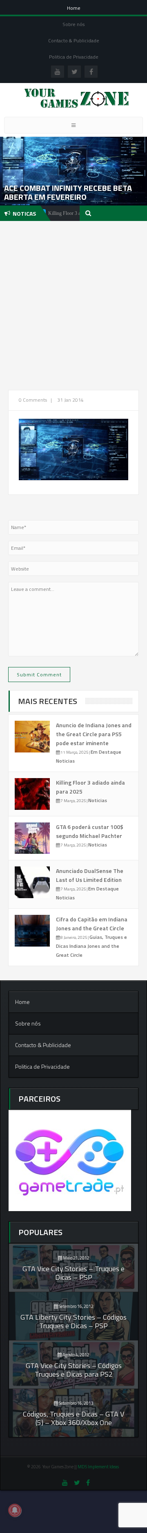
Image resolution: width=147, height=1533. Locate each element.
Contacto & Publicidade (73, 40)
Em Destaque (106, 752)
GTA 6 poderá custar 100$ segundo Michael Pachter (89, 831)
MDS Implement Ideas (99, 1466)
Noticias (65, 761)
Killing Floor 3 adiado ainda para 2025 (72, 213)
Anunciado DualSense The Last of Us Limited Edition (89, 875)
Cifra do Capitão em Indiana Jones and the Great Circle (91, 923)
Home (73, 8)
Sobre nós (73, 24)
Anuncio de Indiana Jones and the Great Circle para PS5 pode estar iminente (93, 734)
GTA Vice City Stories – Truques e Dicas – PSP (73, 1273)
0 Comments (33, 400)
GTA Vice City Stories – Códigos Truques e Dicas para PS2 (74, 1370)
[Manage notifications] (14, 1510)
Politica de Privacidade (73, 57)
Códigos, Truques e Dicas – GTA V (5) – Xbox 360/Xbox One (73, 1418)
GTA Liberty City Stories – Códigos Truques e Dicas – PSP (73, 1321)
